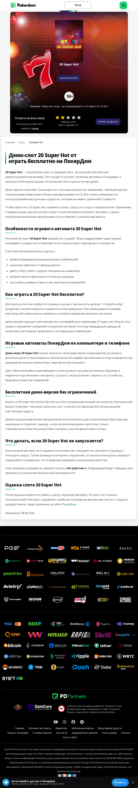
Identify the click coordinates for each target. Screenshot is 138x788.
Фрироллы (61, 728)
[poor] (63, 117)
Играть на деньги (108, 121)
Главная (10, 142)
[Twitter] (69, 776)
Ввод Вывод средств (110, 728)
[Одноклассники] (65, 776)
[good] (73, 117)
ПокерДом (69, 504)
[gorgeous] (79, 117)
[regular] (68, 117)
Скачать (125, 732)
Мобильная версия (82, 728)
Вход (78, 5)
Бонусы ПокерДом (17, 732)
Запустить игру (69, 78)
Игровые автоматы (40, 728)
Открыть (120, 782)
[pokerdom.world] (64, 722)
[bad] (57, 117)
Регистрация (109, 732)
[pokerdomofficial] (73, 722)
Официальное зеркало (85, 732)
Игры (22, 142)
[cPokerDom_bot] (82, 722)
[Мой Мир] (74, 776)
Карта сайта (70, 737)
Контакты (61, 732)
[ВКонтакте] (60, 776)
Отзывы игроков (42, 732)
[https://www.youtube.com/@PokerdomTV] (55, 722)
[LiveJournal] (79, 776)
